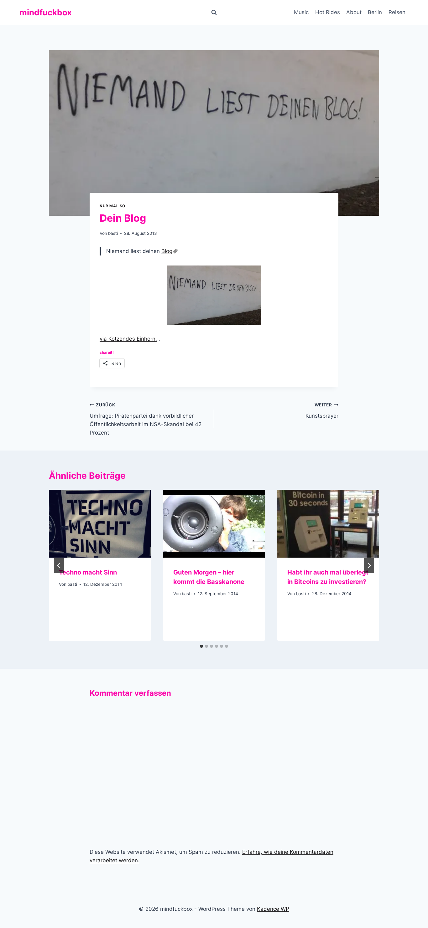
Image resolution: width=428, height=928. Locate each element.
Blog (166, 251)
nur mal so (112, 206)
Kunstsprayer (321, 410)
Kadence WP (273, 909)
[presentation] (100, 523)
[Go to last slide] (59, 565)
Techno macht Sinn (88, 572)
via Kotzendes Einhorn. (128, 339)
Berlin (375, 12)
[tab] (201, 646)
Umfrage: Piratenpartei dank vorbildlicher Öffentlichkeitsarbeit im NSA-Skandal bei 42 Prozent (145, 419)
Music (301, 12)
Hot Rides (327, 12)
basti (113, 233)
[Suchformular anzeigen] (214, 12)
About (354, 12)
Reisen (397, 12)
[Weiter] (369, 565)
